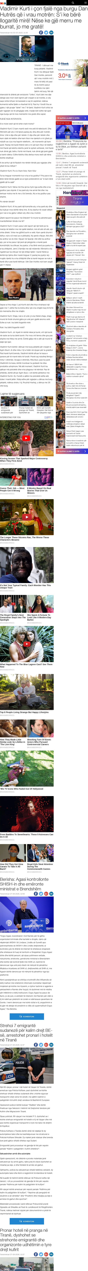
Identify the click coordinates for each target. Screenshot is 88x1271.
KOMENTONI (28, 1016)
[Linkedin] (51, 34)
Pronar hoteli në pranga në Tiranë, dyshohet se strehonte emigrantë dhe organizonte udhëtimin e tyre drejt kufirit (26, 1240)
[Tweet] (46, 34)
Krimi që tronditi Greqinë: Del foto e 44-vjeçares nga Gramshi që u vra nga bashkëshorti (71, 185)
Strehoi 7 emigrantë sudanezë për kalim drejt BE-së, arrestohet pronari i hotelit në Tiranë (72, 165)
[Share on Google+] (46, 895)
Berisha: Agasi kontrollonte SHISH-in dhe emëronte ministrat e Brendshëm (71, 156)
